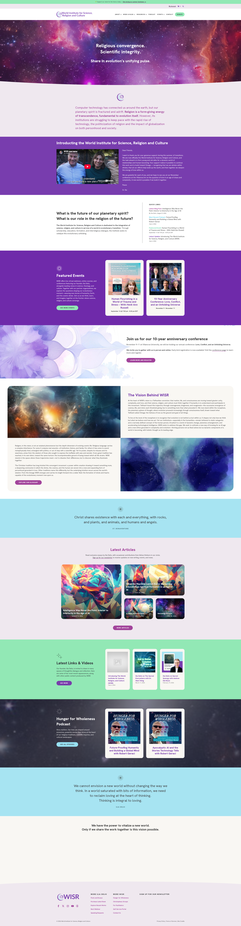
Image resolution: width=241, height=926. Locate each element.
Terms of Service (171, 921)
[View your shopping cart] (178, 6)
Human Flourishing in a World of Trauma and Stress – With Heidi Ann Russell (166, 229)
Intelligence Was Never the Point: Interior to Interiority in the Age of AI (166, 210)
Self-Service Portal (119, 909)
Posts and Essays (97, 898)
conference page (219, 350)
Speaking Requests (97, 913)
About (117, 14)
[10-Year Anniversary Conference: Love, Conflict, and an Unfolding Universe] (165, 288)
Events (160, 14)
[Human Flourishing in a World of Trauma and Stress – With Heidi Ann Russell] (124, 288)
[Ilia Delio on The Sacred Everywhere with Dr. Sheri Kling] (145, 669)
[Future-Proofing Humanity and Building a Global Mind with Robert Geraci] (124, 733)
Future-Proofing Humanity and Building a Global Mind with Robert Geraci (165, 219)
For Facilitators (118, 905)
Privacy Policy (161, 921)
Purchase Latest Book (98, 902)
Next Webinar (95, 909)
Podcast (151, 14)
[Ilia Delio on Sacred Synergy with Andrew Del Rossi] (172, 669)
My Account (172, 6)
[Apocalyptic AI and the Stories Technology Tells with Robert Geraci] (165, 733)
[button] (121, 14)
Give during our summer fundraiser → (134, 2)
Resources (141, 14)
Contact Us (117, 913)
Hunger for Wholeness (121, 898)
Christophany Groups (120, 902)
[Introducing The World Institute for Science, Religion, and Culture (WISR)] (117, 669)
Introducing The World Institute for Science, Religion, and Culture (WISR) (167, 237)
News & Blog (128, 14)
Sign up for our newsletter (102, 557)
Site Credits (181, 921)
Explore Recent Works (98, 905)
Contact (169, 14)
